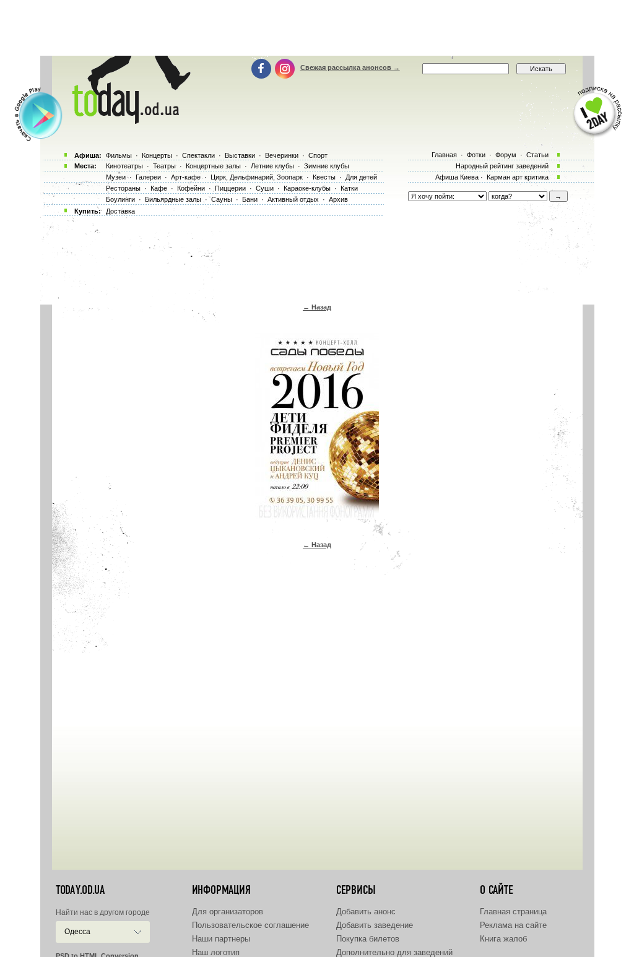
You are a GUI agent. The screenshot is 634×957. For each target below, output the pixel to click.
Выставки (240, 155)
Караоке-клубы (307, 188)
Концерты (157, 155)
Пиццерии (230, 188)
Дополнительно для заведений (394, 952)
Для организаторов (227, 911)
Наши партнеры (221, 938)
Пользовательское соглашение (250, 925)
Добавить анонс (366, 911)
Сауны (221, 199)
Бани (250, 199)
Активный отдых (293, 199)
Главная (444, 154)
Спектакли (198, 155)
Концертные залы (213, 166)
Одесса (77, 931)
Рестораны (123, 188)
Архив (338, 199)
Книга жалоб (503, 938)
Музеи (116, 177)
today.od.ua (80, 890)
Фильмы (119, 155)
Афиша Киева (457, 177)
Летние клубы (272, 166)
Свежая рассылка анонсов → (350, 67)
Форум (505, 154)
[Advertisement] (317, 28)
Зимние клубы (326, 166)
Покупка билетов (367, 938)
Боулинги (120, 199)
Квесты (324, 177)
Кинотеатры (124, 166)
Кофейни (191, 188)
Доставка (120, 211)
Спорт (318, 155)
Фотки (476, 154)
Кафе (158, 188)
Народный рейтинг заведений (502, 166)
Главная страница (513, 911)
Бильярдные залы (173, 199)
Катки (349, 188)
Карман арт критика (518, 177)
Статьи (537, 154)
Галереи (148, 177)
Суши (265, 188)
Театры (164, 166)
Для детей (361, 177)
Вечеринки (281, 155)
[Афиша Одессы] (128, 120)
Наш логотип (216, 952)
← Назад (317, 307)
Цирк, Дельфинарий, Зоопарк (257, 177)
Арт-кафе (186, 177)
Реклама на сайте (513, 925)
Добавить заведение (374, 925)
